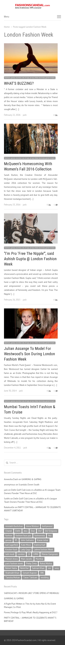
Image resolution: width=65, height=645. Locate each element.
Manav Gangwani (50, 554)
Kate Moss (26, 544)
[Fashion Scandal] (32, 6)
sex (49, 568)
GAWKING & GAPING (31, 479)
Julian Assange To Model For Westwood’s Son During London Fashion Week (29, 354)
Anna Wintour (32, 526)
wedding (45, 577)
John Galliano (27, 540)
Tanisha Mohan (12, 577)
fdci (50, 535)
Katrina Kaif (39, 544)
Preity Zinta (31, 563)
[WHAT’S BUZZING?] (31, 45)
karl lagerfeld (11, 544)
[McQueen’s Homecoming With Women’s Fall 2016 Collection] (31, 125)
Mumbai (39, 558)
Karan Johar (42, 540)
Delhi (17, 530)
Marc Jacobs (26, 558)
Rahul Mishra (46, 563)
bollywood (47, 526)
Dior (33, 530)
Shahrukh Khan (12, 572)
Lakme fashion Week (43, 549)
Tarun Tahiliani (30, 577)
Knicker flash (11, 549)
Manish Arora (11, 558)
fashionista (39, 535)
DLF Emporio (51, 530)
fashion (8, 535)
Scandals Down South (29, 484)
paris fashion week (14, 563)
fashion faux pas (23, 535)
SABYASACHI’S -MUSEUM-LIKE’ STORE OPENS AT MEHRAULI (31, 593)
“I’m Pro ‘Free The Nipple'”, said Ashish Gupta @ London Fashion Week (30, 258)
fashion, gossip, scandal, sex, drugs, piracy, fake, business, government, (30, 78)
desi (26, 530)
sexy (56, 568)
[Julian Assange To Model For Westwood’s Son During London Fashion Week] (31, 310)
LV (29, 554)
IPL (16, 540)
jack (24, 115)
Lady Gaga (25, 549)
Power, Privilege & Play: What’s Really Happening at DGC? (30, 612)
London (21, 554)
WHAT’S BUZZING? (19, 83)
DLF (40, 530)
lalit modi (9, 554)
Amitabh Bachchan (14, 526)
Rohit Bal (24, 568)
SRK (42, 572)
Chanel (8, 530)
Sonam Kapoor (30, 572)
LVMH (35, 554)
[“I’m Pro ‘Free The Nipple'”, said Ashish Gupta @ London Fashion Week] (31, 215)
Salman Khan (38, 568)
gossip (8, 540)
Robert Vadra (11, 568)
